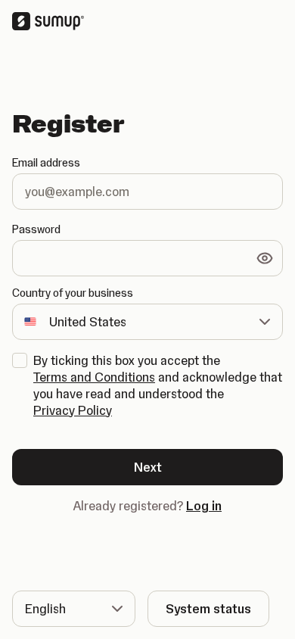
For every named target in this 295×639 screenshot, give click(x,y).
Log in (204, 505)
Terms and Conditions (94, 377)
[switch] (264, 258)
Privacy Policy (72, 410)
